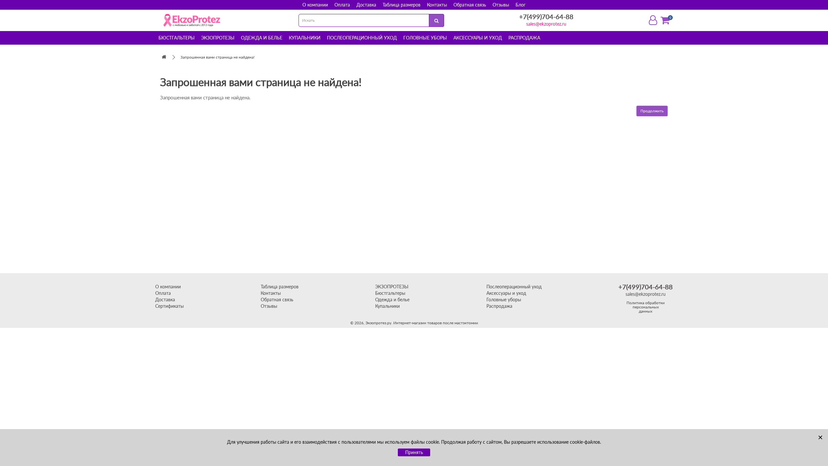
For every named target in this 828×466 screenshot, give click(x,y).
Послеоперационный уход (362, 37)
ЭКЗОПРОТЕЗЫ (392, 286)
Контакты (437, 4)
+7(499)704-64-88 (546, 16)
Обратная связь (469, 4)
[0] (665, 20)
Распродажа (524, 37)
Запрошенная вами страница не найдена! (217, 57)
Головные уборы (425, 37)
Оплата (342, 4)
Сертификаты (169, 306)
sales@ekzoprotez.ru (546, 24)
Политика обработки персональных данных (645, 307)
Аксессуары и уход (477, 37)
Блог (521, 4)
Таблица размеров (401, 4)
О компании (315, 4)
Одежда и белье (261, 37)
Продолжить (652, 110)
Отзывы (501, 4)
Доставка (366, 4)
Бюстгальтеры (176, 37)
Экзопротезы (217, 37)
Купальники (305, 37)
